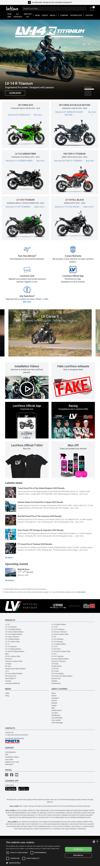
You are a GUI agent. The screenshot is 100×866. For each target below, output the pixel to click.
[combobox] (94, 841)
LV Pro (53, 654)
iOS (73, 282)
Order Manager (57, 723)
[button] (34, 862)
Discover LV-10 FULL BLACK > (67, 207)
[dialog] (50, 852)
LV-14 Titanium (11, 627)
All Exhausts (56, 683)
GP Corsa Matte (57, 674)
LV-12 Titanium (11, 647)
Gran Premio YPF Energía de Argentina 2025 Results (41, 530)
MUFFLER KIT (27, 15)
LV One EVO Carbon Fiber (61, 651)
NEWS (37, 15)
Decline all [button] (78, 855)
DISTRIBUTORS (76, 15)
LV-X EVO (55, 669)
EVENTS (45, 15)
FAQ (15, 299)
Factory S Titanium (58, 661)
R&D (53, 708)
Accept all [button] (78, 849)
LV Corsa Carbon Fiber (59, 634)
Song (7, 696)
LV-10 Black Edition (12, 639)
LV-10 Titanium (57, 642)
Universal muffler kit (12, 683)
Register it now (31, 282)
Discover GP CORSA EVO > (19, 115)
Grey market (56, 720)
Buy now (38, 115)
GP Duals (54, 664)
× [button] (97, 841)
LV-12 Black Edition (58, 644)
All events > (10, 580)
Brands (54, 703)
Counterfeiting (56, 718)
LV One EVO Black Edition (14, 651)
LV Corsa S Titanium (59, 632)
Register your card (12, 762)
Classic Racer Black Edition (15, 669)
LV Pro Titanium (57, 656)
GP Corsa (55, 671)
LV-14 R (54, 627)
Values (54, 705)
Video (7, 693)
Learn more (39, 207)
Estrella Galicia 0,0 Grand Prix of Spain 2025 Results (40, 502)
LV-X (7, 671)
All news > (9, 557)
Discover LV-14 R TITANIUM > (18, 207)
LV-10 (53, 637)
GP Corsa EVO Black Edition (61, 676)
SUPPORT (89, 15)
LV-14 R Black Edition (13, 629)
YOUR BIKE (9, 15)
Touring (8, 681)
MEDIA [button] (52, 15)
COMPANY (64, 15)
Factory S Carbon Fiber (13, 661)
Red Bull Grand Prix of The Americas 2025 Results (39, 516)
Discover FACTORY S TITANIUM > (68, 161)
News (53, 693)
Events (54, 696)
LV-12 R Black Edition (13, 649)
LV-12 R (54, 647)
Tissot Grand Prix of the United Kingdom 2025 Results (41, 488)
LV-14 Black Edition (58, 624)
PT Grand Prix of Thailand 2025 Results (35, 544)
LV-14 (7, 624)
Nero (7, 654)
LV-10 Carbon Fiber (12, 642)
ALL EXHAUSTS (18, 15)
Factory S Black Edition (60, 659)
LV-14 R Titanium (57, 629)
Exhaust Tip (55, 678)
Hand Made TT (10, 678)
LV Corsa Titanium (12, 637)
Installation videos (12, 757)
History (54, 701)
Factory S (8, 659)
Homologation (10, 752)
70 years (54, 713)
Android (81, 282)
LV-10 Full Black (57, 639)
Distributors (55, 715)
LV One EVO (55, 649)
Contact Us (9, 732)
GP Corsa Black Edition (13, 674)
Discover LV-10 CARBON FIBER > (20, 161)
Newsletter (9, 764)
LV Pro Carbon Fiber (12, 656)
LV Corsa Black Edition (13, 634)
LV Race (8, 664)
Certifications (56, 710)
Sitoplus (54, 681)
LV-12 (7, 644)
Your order (9, 759)
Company (55, 698)
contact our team (27, 299)
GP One (8, 666)
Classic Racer (56, 666)
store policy (81, 592)
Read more (55, 848)
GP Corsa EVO (10, 676)
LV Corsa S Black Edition (14, 632)
